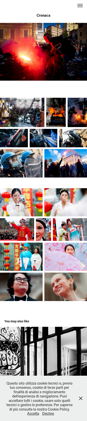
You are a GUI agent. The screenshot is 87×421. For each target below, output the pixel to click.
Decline (48, 413)
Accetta (33, 413)
